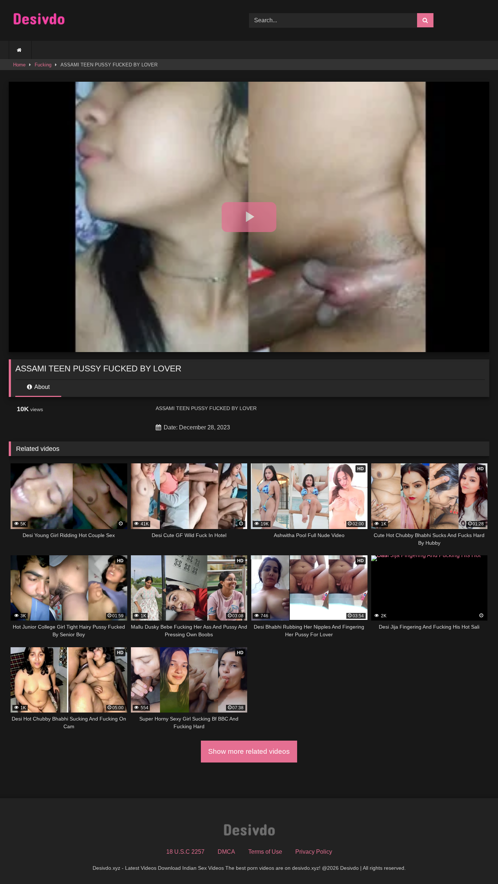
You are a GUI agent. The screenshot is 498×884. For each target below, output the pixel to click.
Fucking (43, 64)
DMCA (226, 852)
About (41, 387)
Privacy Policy (313, 852)
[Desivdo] (39, 21)
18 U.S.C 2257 (185, 852)
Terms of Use (265, 852)
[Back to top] (475, 862)
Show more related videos (249, 751)
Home (19, 64)
